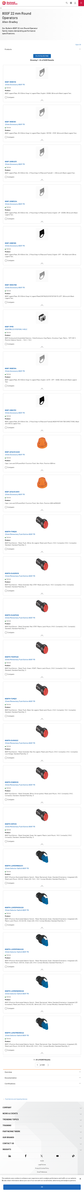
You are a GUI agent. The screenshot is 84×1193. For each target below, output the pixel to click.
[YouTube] (57, 1155)
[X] (41, 1155)
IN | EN (42, 1161)
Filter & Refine (42, 56)
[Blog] (73, 1155)
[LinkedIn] (10, 1155)
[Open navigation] (81, 3)
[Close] (80, 1178)
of (42, 1065)
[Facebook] (25, 1155)
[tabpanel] (42, 561)
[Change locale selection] (71, 3)
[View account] (75, 3)
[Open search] (67, 3)
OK (42, 1187)
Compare (10, 97)
